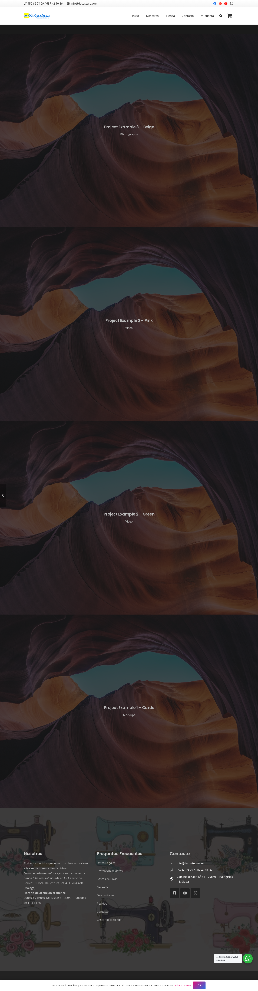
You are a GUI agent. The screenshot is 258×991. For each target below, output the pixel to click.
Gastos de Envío (107, 879)
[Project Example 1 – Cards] (129, 711)
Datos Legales (106, 863)
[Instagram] (231, 3)
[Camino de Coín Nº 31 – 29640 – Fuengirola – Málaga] (173, 879)
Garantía (102, 887)
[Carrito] (229, 16)
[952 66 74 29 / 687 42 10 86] (173, 870)
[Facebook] (214, 3)
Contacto (103, 912)
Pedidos (102, 903)
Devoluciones (105, 895)
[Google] (220, 3)
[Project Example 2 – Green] (129, 518)
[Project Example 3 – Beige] (129, 130)
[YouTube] (226, 3)
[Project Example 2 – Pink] (129, 324)
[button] (220, 16)
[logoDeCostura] (37, 16)
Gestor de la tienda (109, 920)
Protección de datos (110, 871)
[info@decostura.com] (173, 863)
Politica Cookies (183, 985)
